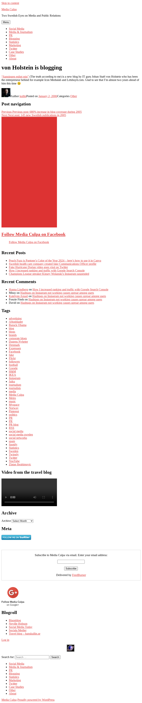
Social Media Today (20, 627)
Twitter (13, 48)
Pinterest (14, 411)
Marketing (15, 45)
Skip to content (10, 3)
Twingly (14, 454)
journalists (15, 388)
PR (11, 35)
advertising (15, 318)
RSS (11, 427)
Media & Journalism (21, 32)
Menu (6, 22)
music (12, 401)
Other (12, 55)
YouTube (14, 461)
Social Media (16, 28)
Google (13, 368)
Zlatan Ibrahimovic (20, 464)
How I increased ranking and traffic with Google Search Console (47, 270)
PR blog (13, 424)
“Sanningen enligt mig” (15, 76)
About (12, 58)
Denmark (14, 345)
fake (11, 354)
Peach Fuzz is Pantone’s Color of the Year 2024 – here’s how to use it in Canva (55, 260)
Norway (13, 408)
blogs (12, 331)
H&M (12, 371)
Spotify (13, 444)
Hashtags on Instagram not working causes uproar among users (57, 292)
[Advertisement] (29, 172)
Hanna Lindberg (18, 289)
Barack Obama (17, 325)
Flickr (12, 358)
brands (13, 335)
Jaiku (12, 381)
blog (11, 328)
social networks (18, 437)
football (13, 364)
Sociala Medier (17, 630)
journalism (15, 384)
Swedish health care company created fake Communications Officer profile (52, 263)
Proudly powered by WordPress (36, 699)
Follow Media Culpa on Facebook (33, 234)
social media (16, 431)
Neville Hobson (18, 623)
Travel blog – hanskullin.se (24, 633)
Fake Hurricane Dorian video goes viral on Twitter (38, 267)
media (12, 391)
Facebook (14, 351)
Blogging (14, 38)
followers (14, 361)
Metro (12, 398)
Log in (5, 639)
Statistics (14, 41)
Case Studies (16, 51)
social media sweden (21, 434)
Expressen (15, 348)
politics (13, 414)
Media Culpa (9, 9)
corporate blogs (18, 338)
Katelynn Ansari (18, 296)
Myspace (14, 404)
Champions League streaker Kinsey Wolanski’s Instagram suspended (49, 273)
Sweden (13, 451)
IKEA (12, 374)
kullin (23, 96)
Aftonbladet (16, 321)
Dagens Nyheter (18, 341)
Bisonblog (15, 620)
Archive (6, 520)
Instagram (14, 378)
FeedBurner (79, 575)
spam (12, 441)
